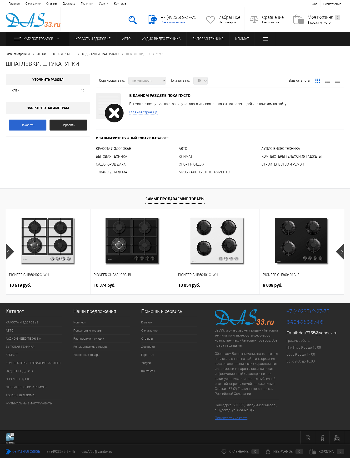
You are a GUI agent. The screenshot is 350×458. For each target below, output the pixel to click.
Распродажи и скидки (88, 338)
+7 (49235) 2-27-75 (61, 451)
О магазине (32, 3)
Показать (27, 125)
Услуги (103, 3)
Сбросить (68, 125)
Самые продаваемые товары (175, 198)
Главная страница (143, 112)
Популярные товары (87, 330)
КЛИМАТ (242, 39)
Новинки (79, 322)
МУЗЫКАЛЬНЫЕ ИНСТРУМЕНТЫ (204, 172)
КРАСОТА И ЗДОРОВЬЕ (92, 39)
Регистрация (332, 4)
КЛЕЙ (16, 90)
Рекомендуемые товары (90, 346)
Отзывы (51, 3)
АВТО (126, 39)
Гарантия (87, 3)
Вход (314, 4)
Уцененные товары (86, 355)
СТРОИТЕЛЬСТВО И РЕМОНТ (283, 164)
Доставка (69, 3)
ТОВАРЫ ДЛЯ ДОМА (111, 172)
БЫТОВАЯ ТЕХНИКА (208, 39)
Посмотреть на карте (231, 418)
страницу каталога (183, 104)
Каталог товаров (39, 39)
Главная (14, 3)
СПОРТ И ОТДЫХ (192, 164)
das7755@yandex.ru (318, 332)
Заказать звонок (173, 22)
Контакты (120, 3)
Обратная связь (26, 451)
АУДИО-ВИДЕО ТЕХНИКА (161, 39)
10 (82, 90)
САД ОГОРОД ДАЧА (111, 164)
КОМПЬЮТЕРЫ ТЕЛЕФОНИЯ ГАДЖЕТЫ (291, 156)
